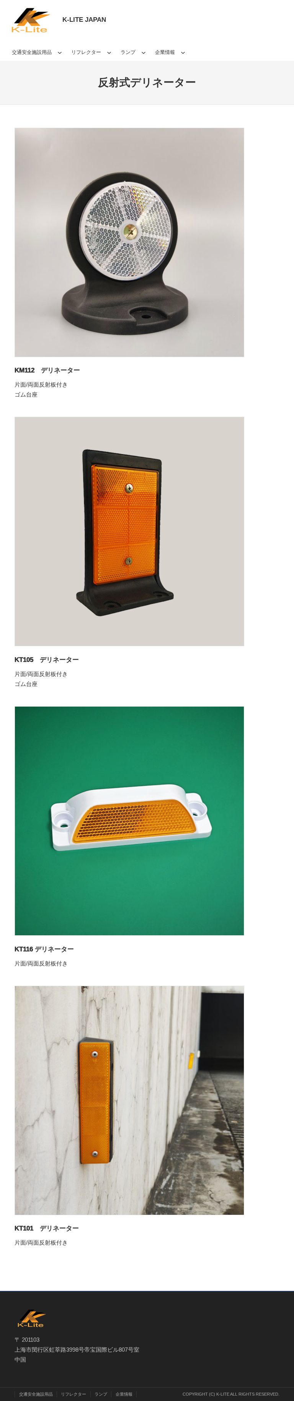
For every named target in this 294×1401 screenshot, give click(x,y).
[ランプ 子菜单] (143, 52)
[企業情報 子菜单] (183, 52)
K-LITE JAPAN (84, 19)
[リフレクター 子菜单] (109, 52)
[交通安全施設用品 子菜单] (59, 52)
